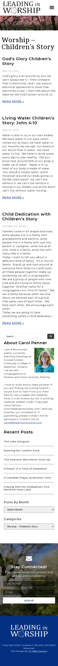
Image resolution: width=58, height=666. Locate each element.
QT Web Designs (37, 651)
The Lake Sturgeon (17, 441)
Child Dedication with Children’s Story (26, 216)
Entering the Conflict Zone (22, 450)
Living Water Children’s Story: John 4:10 (28, 120)
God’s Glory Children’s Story (26, 61)
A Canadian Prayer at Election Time (27, 477)
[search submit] (50, 336)
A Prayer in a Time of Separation (25, 468)
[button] (52, 7)
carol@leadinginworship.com (23, 422)
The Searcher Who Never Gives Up (27, 459)
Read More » (13, 101)
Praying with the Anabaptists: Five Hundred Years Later (26, 488)
